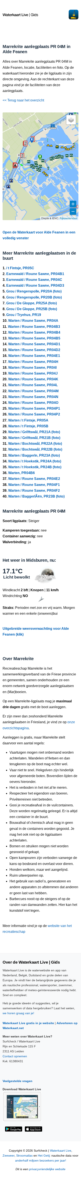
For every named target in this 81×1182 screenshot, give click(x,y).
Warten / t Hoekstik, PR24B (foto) (34, 467)
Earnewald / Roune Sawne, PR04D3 (35, 285)
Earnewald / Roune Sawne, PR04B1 (35, 274)
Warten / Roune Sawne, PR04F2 (34, 490)
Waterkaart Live (60, 1150)
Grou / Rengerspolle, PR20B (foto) (34, 297)
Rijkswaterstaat (68, 218)
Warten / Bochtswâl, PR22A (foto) (35, 443)
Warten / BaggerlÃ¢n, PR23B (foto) (36, 496)
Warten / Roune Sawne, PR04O (33, 402)
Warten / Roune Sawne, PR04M (33, 391)
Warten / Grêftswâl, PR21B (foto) (34, 438)
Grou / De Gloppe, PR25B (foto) (31, 309)
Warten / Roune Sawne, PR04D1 (34, 344)
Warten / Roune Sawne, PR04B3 (34, 326)
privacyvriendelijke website (47, 1169)
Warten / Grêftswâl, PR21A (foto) (34, 432)
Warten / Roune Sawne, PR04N (33, 397)
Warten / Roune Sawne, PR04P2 (34, 414)
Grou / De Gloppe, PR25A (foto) (31, 303)
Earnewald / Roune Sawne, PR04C (34, 280)
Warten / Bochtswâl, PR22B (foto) (35, 449)
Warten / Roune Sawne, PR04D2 (34, 350)
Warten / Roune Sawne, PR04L (33, 385)
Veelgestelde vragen (17, 1081)
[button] (18, 163)
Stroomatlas (24, 1155)
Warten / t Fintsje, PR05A (28, 420)
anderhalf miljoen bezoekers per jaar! (40, 1160)
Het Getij (44, 1155)
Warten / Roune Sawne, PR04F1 (34, 485)
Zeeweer (8, 1155)
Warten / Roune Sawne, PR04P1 (34, 408)
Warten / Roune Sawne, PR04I (32, 367)
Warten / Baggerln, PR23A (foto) (34, 455)
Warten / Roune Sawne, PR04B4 (34, 332)
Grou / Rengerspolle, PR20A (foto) (34, 291)
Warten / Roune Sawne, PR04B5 (34, 338)
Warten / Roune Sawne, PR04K (33, 379)
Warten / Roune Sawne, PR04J (33, 373)
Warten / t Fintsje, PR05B (28, 426)
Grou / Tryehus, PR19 (23, 315)
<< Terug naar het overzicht (23, 100)
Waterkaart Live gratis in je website (28, 1023)
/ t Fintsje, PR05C (20, 268)
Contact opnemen (15, 1056)
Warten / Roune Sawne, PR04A (33, 320)
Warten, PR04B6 (21, 473)
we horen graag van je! (18, 1013)
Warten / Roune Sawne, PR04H (33, 362)
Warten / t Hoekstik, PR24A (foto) (34, 461)
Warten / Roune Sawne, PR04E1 (34, 356)
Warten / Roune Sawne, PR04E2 (34, 479)
